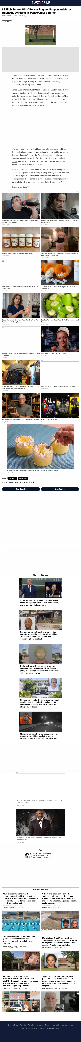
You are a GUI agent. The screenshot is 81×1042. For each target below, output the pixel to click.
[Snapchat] (33, 482)
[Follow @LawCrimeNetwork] (31, 482)
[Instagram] (27, 482)
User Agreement (67, 1025)
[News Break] (36, 482)
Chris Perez (7, 906)
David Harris (46, 988)
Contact (41, 1028)
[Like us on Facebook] (23, 482)
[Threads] (29, 482)
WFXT (14, 161)
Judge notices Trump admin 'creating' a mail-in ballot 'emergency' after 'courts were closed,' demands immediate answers (40, 602)
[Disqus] (40, 519)
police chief (23, 478)
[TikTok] (25, 482)
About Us (23, 1025)
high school (12, 478)
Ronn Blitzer (6, 16)
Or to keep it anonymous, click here (41, 856)
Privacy (47, 1025)
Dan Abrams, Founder (53, 1028)
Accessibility (56, 1025)
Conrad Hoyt (46, 948)
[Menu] (2, 3)
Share (7, 21)
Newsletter (39, 1025)
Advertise (31, 1025)
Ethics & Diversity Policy (29, 1028)
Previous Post (22, 489)
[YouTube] (20, 482)
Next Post (59, 489)
